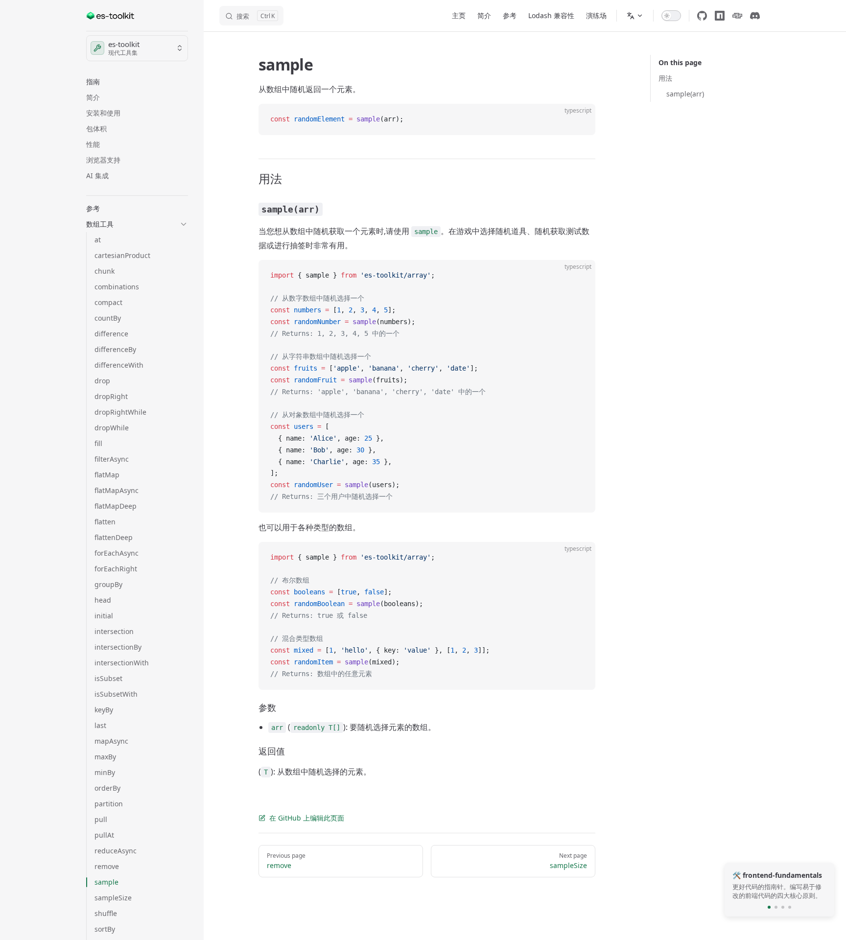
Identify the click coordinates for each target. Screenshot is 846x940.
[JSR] (737, 15)
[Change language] (635, 15)
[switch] (671, 15)
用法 (665, 78)
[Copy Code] (579, 119)
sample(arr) (685, 93)
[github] (702, 15)
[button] (137, 82)
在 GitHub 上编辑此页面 (306, 817)
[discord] (755, 15)
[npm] (719, 15)
